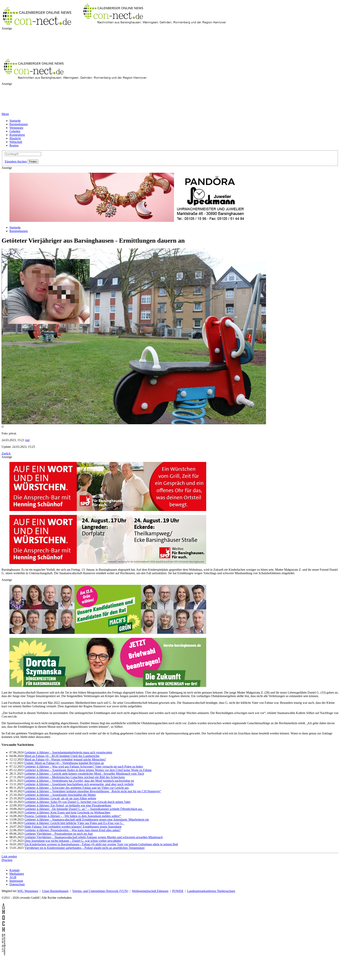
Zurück (6, 453)
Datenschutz (17, 884)
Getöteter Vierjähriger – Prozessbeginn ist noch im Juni (58, 833)
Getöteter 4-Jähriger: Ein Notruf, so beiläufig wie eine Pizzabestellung (67, 805)
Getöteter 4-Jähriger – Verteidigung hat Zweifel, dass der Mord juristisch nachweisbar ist (79, 780)
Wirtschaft (15, 142)
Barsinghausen (18, 124)
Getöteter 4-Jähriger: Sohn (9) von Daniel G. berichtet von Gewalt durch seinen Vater (77, 802)
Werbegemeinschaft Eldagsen (150, 891)
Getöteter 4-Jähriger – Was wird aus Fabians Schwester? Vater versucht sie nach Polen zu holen (83, 766)
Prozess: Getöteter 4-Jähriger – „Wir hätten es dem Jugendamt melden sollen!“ (72, 816)
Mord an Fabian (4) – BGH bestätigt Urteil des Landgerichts (61, 756)
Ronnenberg (17, 134)
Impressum (16, 880)
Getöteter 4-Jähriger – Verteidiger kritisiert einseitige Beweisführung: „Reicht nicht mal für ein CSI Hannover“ (92, 791)
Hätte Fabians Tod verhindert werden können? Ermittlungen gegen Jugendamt (72, 826)
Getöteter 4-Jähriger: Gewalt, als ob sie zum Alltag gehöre (60, 798)
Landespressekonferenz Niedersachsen (211, 891)
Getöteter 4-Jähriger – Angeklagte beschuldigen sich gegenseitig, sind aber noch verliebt (78, 784)
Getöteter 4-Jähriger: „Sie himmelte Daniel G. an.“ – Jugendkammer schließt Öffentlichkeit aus (84, 809)
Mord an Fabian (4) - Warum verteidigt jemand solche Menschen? (65, 759)
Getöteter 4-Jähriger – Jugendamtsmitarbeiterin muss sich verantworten (68, 752)
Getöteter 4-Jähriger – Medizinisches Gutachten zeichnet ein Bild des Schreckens (74, 777)
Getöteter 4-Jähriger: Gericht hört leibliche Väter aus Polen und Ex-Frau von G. (74, 823)
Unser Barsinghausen (55, 891)
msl (27, 440)
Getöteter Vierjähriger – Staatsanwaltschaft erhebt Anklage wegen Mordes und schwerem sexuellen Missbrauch (93, 837)
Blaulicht (15, 138)
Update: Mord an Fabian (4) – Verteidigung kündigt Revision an (64, 763)
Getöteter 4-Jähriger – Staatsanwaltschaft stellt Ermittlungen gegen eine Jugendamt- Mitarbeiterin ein (86, 819)
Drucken (7, 860)
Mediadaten (16, 873)
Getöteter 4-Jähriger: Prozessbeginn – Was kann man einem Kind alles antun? (72, 830)
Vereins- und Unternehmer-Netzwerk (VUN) (100, 891)
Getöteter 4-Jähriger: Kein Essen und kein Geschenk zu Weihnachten (67, 812)
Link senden (9, 856)
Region (13, 145)
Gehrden (14, 131)
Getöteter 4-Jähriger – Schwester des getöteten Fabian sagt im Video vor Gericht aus (76, 787)
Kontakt (14, 870)
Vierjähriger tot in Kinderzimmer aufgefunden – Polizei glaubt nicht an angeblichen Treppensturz (84, 847)
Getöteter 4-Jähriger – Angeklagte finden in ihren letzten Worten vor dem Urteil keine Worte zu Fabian (88, 770)
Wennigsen (16, 127)
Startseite (15, 120)
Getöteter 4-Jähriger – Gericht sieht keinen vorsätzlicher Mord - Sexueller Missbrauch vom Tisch (84, 773)
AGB (12, 877)
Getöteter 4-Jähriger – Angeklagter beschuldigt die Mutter (60, 794)
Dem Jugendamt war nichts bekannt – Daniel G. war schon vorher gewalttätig (72, 840)
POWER (177, 891)
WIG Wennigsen (27, 891)
